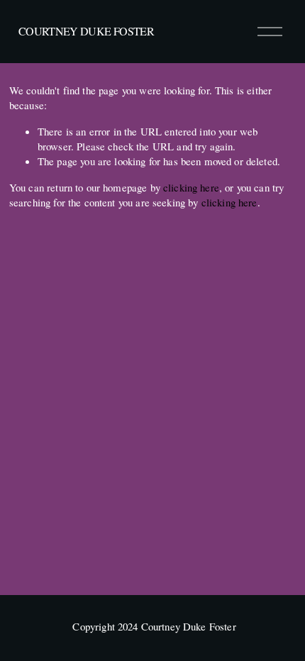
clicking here (191, 187)
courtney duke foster (86, 30)
